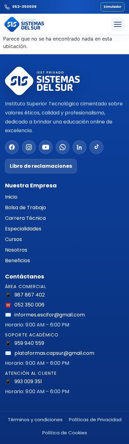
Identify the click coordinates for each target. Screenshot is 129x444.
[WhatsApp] (63, 147)
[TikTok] (96, 147)
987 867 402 (29, 294)
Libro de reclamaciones (41, 166)
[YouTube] (46, 147)
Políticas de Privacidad (95, 419)
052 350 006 (29, 304)
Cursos (13, 239)
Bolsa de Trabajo (25, 207)
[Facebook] (12, 147)
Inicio (11, 196)
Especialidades (23, 228)
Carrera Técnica (25, 218)
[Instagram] (29, 147)
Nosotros (16, 249)
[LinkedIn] (79, 147)
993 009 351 (28, 381)
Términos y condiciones (35, 419)
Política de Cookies (64, 432)
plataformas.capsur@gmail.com (54, 353)
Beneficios (17, 260)
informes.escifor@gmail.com (49, 314)
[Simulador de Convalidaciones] (113, 7)
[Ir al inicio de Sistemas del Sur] (24, 24)
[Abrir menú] (118, 24)
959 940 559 (29, 343)
